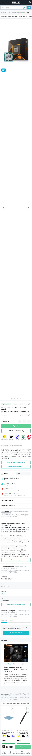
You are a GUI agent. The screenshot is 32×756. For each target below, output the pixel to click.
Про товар (3, 16)
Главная (3, 12)
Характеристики (12, 16)
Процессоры (21, 12)
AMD (3, 593)
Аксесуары (23, 16)
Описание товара (15, 466)
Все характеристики (15, 462)
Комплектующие (11, 12)
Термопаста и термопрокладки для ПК (16, 703)
